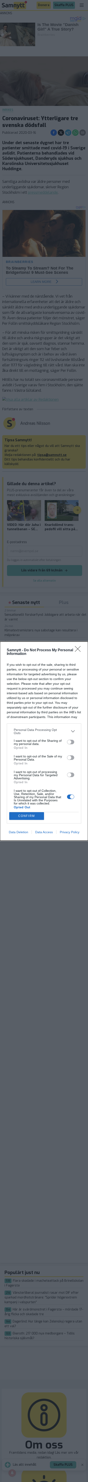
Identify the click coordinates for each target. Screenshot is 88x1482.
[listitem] (44, 731)
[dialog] (44, 741)
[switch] (70, 742)
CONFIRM (26, 816)
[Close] (79, 650)
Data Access (44, 832)
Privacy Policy (69, 832)
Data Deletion (18, 832)
